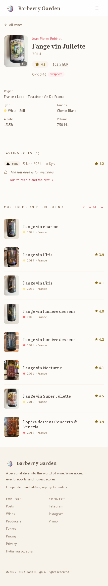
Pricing (11, 536)
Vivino (53, 521)
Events (11, 528)
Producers (13, 521)
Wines (10, 513)
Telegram (56, 506)
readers (62, 487)
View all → (93, 207)
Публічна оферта (19, 551)
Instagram (56, 513)
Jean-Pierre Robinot (47, 38)
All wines (16, 25)
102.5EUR (60, 64)
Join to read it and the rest (29, 180)
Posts (10, 506)
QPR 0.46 (47, 74)
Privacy (11, 543)
